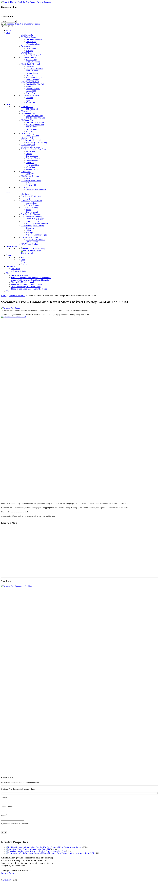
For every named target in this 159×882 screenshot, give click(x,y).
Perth (23, 260)
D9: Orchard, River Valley (31, 64)
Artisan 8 (29, 178)
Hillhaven (30, 230)
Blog (8, 273)
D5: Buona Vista (27, 120)
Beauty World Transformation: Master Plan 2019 (30, 280)
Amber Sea (30, 151)
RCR (8, 104)
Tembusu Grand (32, 169)
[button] (7, 26)
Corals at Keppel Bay (34, 116)
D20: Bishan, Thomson (30, 176)
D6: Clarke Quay (27, 133)
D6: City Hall (26, 53)
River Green (31, 75)
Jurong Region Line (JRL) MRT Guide (26, 284)
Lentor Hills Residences (35, 239)
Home (8, 30)
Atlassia (29, 154)
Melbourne (25, 257)
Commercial (11, 266)
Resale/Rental (11, 246)
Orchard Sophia (32, 73)
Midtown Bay (31, 60)
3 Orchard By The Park (35, 84)
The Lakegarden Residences (37, 223)
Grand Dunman (32, 160)
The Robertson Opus (34, 77)
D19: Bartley (26, 172)
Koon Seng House (33, 165)
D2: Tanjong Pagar (28, 37)
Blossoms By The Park (35, 122)
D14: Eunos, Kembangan (31, 196)
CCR (8, 33)
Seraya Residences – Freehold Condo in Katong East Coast (45, 851)
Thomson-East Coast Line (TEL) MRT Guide (29, 289)
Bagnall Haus (31, 203)
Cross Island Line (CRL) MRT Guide (25, 287)
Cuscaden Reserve (33, 89)
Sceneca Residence (33, 205)
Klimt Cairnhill (32, 71)
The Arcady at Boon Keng (36, 142)
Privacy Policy (7, 873)
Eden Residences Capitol (35, 55)
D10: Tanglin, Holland (30, 82)
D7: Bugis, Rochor (28, 57)
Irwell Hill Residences (34, 68)
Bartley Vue (30, 174)
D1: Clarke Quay (27, 187)
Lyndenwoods (31, 129)
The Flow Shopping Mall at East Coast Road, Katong (62, 847)
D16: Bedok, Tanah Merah (31, 201)
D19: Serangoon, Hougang (31, 216)
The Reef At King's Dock (36, 118)
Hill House (30, 66)
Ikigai (28, 100)
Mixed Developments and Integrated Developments (31, 278)
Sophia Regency (32, 80)
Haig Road (30, 163)
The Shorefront (32, 212)
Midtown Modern (33, 62)
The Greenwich (27, 253)
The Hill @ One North (35, 124)
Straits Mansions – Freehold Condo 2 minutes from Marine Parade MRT (68, 853)
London (24, 264)
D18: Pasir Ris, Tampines (31, 214)
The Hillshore (31, 127)
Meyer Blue (30, 167)
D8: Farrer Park (27, 138)
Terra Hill (29, 131)
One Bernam (31, 42)
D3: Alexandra (26, 111)
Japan (23, 262)
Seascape (29, 51)
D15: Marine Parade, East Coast (33, 149)
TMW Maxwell (32, 109)
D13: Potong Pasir (28, 145)
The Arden (30, 228)
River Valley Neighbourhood (22, 282)
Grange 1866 (31, 91)
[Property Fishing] (26, 2)
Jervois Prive (31, 93)
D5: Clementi (26, 194)
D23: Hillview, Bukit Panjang (32, 226)
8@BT (28, 183)
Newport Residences (34, 39)
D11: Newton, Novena (30, 95)
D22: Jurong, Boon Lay (30, 221)
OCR (8, 192)
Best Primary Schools (19, 275)
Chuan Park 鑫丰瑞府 (35, 219)
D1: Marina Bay (27, 35)
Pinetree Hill (31, 185)
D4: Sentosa (25, 46)
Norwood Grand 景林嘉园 (36, 235)
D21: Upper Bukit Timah (31, 180)
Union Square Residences (36, 189)
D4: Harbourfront (28, 113)
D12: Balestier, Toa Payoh (31, 140)
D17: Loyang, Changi (29, 207)
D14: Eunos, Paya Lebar (30, 147)
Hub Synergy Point (18, 271)
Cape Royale (31, 48)
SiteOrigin (7, 880)
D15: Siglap (25, 198)
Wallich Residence (33, 44)
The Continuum (32, 156)
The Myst (29, 232)
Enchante (29, 98)
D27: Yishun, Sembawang (31, 244)
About (8, 291)
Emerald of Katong (33, 158)
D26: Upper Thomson (29, 237)
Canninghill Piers (32, 136)
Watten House (31, 102)
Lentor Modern (32, 242)
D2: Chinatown (27, 107)
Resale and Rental (17, 295)
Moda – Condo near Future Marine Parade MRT (34, 849)
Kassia (28, 210)
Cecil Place (15, 269)
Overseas (9, 255)
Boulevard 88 (31, 86)
